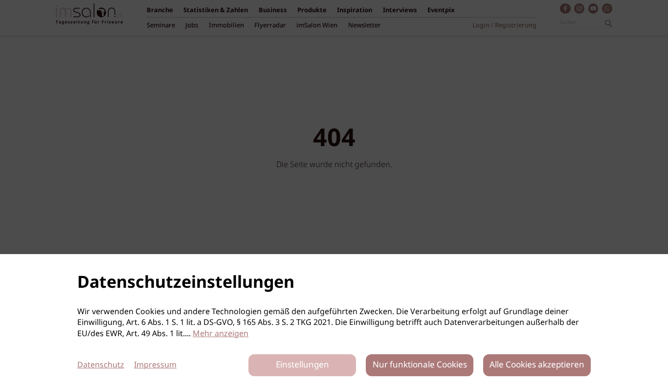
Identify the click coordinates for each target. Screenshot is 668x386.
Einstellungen (302, 365)
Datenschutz (100, 365)
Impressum (155, 365)
